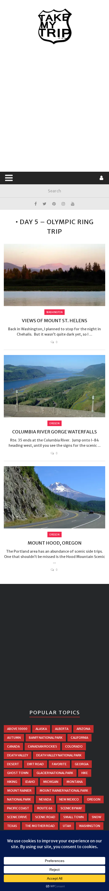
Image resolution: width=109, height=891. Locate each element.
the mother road (40, 826)
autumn (14, 737)
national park (19, 799)
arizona (83, 729)
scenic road (45, 817)
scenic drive (17, 817)
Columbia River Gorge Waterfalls (54, 432)
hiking (12, 782)
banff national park (46, 737)
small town (73, 817)
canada (13, 746)
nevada (45, 799)
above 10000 (17, 729)
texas (12, 826)
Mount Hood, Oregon (55, 543)
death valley (17, 755)
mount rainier (19, 790)
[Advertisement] (54, 108)
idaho (30, 782)
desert (13, 764)
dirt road (35, 764)
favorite (59, 764)
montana (74, 782)
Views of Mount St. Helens (54, 320)
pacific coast (18, 808)
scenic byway (71, 808)
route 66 (44, 808)
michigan (50, 782)
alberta (61, 729)
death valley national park (59, 755)
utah (67, 826)
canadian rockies (42, 746)
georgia (81, 764)
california (79, 737)
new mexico (69, 799)
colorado (74, 746)
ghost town (17, 773)
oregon (93, 799)
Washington (54, 312)
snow (96, 817)
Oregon (54, 423)
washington (89, 826)
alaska (41, 729)
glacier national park (55, 773)
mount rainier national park (64, 790)
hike (84, 773)
